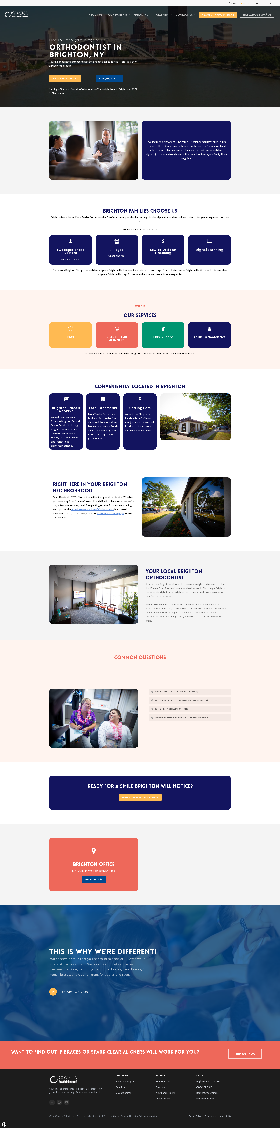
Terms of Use (211, 1116)
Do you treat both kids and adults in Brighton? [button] (181, 700)
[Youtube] (66, 1102)
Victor (149, 1116)
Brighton (116, 1116)
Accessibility (225, 1116)
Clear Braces (122, 1086)
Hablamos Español (205, 1098)
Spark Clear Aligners (125, 1081)
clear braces (132, 969)
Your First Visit (163, 1081)
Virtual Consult (163, 1098)
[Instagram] (59, 1102)
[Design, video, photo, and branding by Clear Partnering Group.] (4, 1124)
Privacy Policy (195, 1116)
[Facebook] (52, 1102)
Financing (160, 1086)
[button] (65, 78)
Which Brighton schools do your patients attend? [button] (182, 717)
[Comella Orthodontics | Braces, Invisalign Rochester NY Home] (79, 1080)
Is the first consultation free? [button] (171, 709)
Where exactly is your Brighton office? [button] (176, 691)
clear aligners (88, 975)
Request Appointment (207, 1092)
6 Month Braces (123, 1092)
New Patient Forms (165, 1092)
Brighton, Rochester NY (208, 1081)
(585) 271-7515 (204, 1086)
